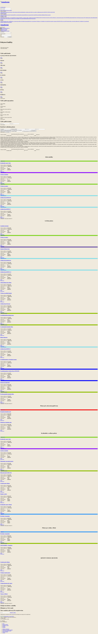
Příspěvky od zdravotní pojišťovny (16, 21)
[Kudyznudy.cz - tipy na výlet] (8, 616)
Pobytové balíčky (9, 10)
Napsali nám (33, 18)
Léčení (36, 17)
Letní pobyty (41, 12)
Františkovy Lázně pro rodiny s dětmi (25, 17)
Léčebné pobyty (7, 12)
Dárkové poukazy (16, 17)
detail (1, 57)
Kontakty (1, 22)
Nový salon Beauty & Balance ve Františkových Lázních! (39, 21)
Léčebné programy (3, 13)
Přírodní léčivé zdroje (40, 17)
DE (2, 7)
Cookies (3, 632)
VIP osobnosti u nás (9, 18)
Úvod (3, 623)
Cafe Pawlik (33, 17)
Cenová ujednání (5, 631)
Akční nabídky (2, 12)
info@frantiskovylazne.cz (5, 28)
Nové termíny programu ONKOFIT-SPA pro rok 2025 (58, 21)
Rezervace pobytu (4, 30)
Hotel (1, 10)
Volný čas (75, 17)
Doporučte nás (89, 17)
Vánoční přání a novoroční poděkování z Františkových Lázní (77, 21)
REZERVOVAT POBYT (8, 22)
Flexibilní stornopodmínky (26, 21)
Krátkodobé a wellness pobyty (26, 12)
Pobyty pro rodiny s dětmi (35, 12)
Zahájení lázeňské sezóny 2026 (5, 21)
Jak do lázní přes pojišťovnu (48, 17)
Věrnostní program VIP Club (82, 17)
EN (3, 7)
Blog (1, 17)
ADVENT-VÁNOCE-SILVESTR (49, 12)
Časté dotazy (4, 18)
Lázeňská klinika (71, 17)
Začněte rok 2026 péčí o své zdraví (7, 17)
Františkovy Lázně (3, 15)
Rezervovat (2, 171)
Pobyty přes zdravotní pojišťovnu (15, 12)
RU (5, 7)
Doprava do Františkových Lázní (17, 18)
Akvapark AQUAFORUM (64, 17)
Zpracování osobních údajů (6, 630)
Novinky (1, 19)
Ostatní (88, 21)
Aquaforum (4, 10)
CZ (1, 7)
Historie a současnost (56, 17)
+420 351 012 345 (4, 29)
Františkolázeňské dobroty (27, 18)
